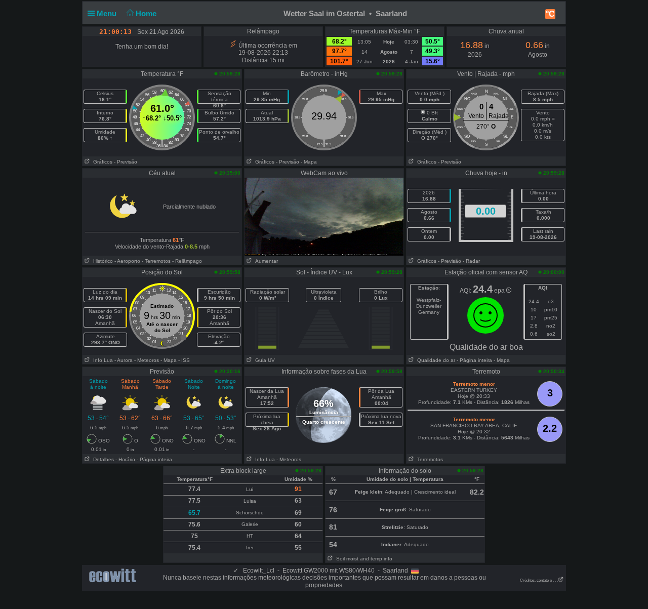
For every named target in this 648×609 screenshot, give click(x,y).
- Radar (471, 261)
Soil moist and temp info (362, 558)
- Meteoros (146, 360)
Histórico (101, 261)
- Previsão (125, 162)
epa (500, 290)
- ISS (184, 360)
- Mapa (309, 162)
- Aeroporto (127, 261)
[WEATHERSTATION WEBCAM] (324, 216)
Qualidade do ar (434, 360)
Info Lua (101, 360)
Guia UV (263, 360)
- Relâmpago (187, 261)
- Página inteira (474, 360)
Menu (107, 13)
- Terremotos (156, 261)
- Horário (125, 459)
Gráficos (101, 162)
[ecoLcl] (114, 575)
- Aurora (123, 360)
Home (147, 13)
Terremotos (428, 459)
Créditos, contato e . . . (539, 580)
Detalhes (102, 459)
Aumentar (265, 261)
